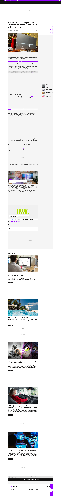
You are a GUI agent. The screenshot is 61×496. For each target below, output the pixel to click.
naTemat (5, 0)
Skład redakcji (31, 489)
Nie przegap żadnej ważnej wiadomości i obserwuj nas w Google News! (24, 219)
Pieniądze (20, 2)
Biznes (13, 2)
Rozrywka (21, 0)
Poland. (2, 0)
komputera (29, 96)
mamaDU (13, 0)
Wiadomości (8, 2)
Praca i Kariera (17, 2)
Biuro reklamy (31, 486)
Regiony (11, 2)
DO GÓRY (48, 486)
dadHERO (17, 0)
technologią (19, 97)
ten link (9, 141)
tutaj (32, 72)
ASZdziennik (9, 0)
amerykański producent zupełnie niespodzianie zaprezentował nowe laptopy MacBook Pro (22, 148)
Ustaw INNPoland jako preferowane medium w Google (23, 61)
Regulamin (37, 489)
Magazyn (23, 2)
